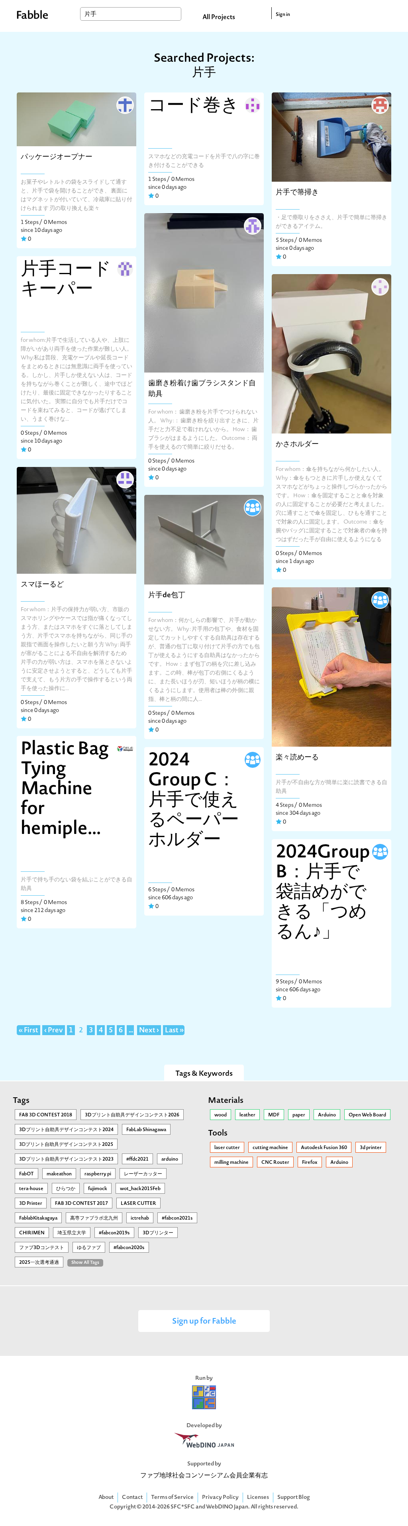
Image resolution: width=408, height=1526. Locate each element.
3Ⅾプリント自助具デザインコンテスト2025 (66, 1144)
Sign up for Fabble (204, 1322)
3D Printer (30, 1203)
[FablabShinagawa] (124, 748)
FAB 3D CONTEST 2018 (45, 1115)
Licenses (258, 1498)
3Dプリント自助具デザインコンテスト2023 (66, 1159)
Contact (132, 1498)
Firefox (310, 1162)
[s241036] (252, 507)
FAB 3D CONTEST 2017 (81, 1203)
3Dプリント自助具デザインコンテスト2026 (132, 1115)
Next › (149, 1030)
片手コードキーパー (66, 280)
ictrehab (140, 1218)
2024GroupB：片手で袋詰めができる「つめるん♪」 (323, 892)
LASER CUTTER (138, 1203)
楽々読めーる (297, 757)
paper (298, 1115)
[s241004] (379, 104)
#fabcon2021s (177, 1218)
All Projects (218, 17)
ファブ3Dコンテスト (41, 1248)
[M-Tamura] (379, 599)
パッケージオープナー (56, 157)
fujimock (97, 1189)
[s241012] (252, 225)
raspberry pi (97, 1174)
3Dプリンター (158, 1233)
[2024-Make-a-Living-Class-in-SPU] (252, 759)
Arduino (327, 1115)
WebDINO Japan (227, 1507)
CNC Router (275, 1162)
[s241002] (124, 104)
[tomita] (124, 479)
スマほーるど (42, 584)
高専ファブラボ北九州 (94, 1218)
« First (28, 1030)
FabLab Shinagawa (146, 1130)
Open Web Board (367, 1115)
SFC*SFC (183, 1507)
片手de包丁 (166, 595)
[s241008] (379, 286)
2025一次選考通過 (39, 1262)
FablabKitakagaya (38, 1218)
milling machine (231, 1162)
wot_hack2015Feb (140, 1189)
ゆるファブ (89, 1248)
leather (247, 1115)
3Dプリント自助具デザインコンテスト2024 (66, 1130)
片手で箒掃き (297, 192)
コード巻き (193, 106)
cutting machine (270, 1147)
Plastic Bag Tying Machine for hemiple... (65, 789)
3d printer (371, 1147)
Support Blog (293, 1498)
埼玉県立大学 (71, 1233)
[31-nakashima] (252, 104)
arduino (169, 1159)
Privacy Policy (220, 1498)
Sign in (283, 14)
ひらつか (65, 1189)
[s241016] (124, 268)
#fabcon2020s (129, 1248)
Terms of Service (172, 1498)
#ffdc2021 (137, 1159)
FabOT (26, 1174)
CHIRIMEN (32, 1233)
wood (220, 1115)
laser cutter (227, 1147)
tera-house (31, 1189)
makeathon (59, 1174)
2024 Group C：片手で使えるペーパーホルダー (193, 800)
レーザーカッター (143, 1174)
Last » (174, 1030)
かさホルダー (297, 444)
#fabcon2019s (114, 1233)
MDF (274, 1115)
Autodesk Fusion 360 (324, 1147)
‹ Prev (53, 1030)
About (106, 1498)
